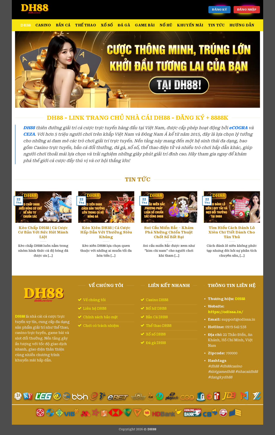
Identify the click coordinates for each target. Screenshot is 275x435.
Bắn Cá (63, 25)
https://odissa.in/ (225, 312)
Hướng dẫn (242, 25)
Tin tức (216, 25)
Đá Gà (124, 25)
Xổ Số (107, 25)
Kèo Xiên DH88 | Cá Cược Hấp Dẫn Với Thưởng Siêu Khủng (106, 232)
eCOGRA (238, 127)
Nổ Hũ (166, 25)
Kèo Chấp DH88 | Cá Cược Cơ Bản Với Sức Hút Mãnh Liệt (43, 232)
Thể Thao (85, 25)
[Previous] (14, 230)
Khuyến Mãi (190, 25)
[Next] (261, 230)
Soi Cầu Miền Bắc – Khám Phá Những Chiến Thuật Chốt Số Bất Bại (169, 232)
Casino (43, 25)
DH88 (25, 25)
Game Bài (145, 25)
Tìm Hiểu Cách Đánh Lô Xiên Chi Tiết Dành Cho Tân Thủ (231, 232)
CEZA (29, 134)
